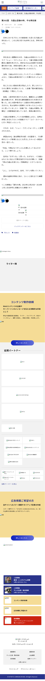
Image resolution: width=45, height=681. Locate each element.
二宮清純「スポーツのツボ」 (13, 27)
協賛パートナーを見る (9, 484)
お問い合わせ (22, 662)
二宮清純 (19, 24)
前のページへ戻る (22, 220)
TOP (4, 8)
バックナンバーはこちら (22, 226)
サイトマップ (13, 669)
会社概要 (32, 655)
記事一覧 (11, 13)
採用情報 (12, 659)
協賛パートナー (32, 659)
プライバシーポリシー (28, 669)
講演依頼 (32, 652)
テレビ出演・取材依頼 (12, 655)
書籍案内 (12, 652)
